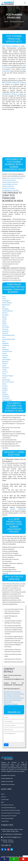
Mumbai (4, 313)
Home (6, 21)
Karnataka (5, 315)
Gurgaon (5, 388)
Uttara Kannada (7, 351)
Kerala (4, 321)
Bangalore (5, 343)
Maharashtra (6, 305)
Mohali (4, 384)
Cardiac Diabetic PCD (7, 778)
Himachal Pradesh (7, 376)
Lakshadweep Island (8, 335)
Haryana (4, 357)
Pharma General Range (7, 818)
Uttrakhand (5, 396)
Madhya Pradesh (7, 400)
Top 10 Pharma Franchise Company (10, 810)
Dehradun (5, 390)
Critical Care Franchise (9, 180)
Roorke (4, 392)
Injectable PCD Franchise (8, 775)
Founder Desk (5, 799)
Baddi (4, 296)
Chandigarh (5, 301)
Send (6, 744)
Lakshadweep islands (8, 339)
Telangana (5, 309)
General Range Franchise (9, 184)
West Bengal (6, 380)
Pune (3, 337)
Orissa (4, 374)
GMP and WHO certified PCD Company (13, 82)
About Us (3, 796)
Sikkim (4, 378)
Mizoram (5, 363)
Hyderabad (5, 331)
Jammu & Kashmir (8, 382)
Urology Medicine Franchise (10, 190)
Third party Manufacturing (8, 807)
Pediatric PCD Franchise (8, 784)
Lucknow (5, 372)
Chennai (4, 325)
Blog (2, 802)
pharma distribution (18, 509)
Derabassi (5, 394)
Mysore (4, 317)
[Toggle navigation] (25, 2)
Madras (4, 323)
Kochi (4, 341)
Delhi (3, 307)
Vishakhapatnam (7, 311)
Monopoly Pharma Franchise (8, 815)
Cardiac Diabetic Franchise (10, 182)
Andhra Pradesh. (7, 303)
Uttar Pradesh (6, 359)
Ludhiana (5, 355)
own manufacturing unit (15, 178)
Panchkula (5, 368)
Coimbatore (5, 398)
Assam (4, 365)
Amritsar (4, 386)
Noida (4, 347)
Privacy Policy (4, 821)
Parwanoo (5, 329)
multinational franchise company (12, 94)
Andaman (5, 333)
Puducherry (5, 345)
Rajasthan (5, 361)
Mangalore (5, 349)
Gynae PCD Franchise (8, 188)
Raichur (4, 353)
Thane (4, 299)
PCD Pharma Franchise (17, 21)
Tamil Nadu (5, 327)
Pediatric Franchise (8, 186)
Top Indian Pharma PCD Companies (10, 813)
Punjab (4, 319)
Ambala (4, 370)
